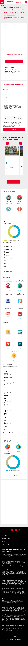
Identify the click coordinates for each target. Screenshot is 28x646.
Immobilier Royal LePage (14, 2)
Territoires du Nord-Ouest (10, 556)
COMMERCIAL (4, 540)
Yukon (7, 563)
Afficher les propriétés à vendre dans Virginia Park (13, 54)
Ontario (10, 554)
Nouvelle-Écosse (17, 556)
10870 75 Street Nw (9, 167)
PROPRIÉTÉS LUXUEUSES (6, 538)
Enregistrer (8, 172)
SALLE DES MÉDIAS (5, 535)
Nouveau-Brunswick (15, 555)
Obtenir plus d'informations (14, 61)
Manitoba (4, 555)
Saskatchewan (8, 555)
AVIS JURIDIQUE (5, 543)
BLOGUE (3, 537)
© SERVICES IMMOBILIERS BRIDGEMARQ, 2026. (14, 549)
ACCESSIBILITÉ (5, 547)
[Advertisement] (14, 503)
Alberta (16, 554)
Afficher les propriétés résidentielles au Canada (10, 576)
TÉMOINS (4, 546)
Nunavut (9, 563)
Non (5, 89)
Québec (13, 554)
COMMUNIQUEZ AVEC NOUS (7, 533)
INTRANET (4, 541)
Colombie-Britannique (22, 554)
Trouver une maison (5, 554)
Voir (15, 172)
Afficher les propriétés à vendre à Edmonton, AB (13, 51)
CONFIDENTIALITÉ (5, 544)
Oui (7, 89)
